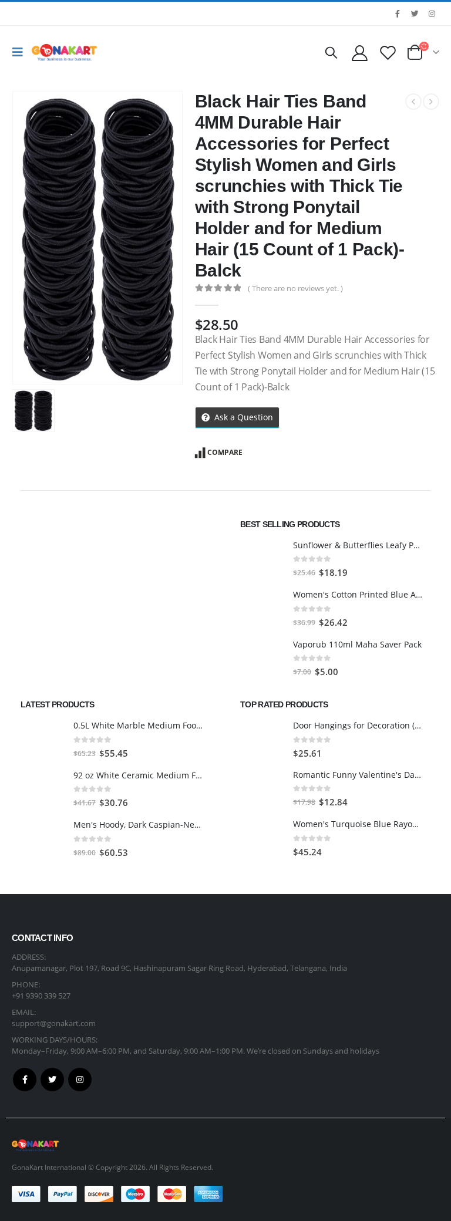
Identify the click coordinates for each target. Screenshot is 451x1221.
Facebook (24, 1079)
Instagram (80, 1079)
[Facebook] (397, 13)
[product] (262, 559)
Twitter (52, 1079)
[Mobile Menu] (20, 52)
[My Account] (359, 52)
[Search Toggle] (331, 52)
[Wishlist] (388, 52)
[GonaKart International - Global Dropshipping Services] (64, 52)
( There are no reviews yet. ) (295, 288)
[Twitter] (414, 13)
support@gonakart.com (54, 1023)
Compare (225, 452)
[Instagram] (431, 13)
